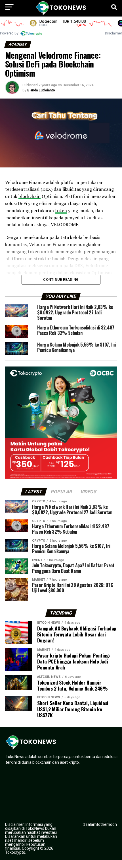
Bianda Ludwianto (41, 90)
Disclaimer (113, 33)
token (61, 210)
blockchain (29, 196)
